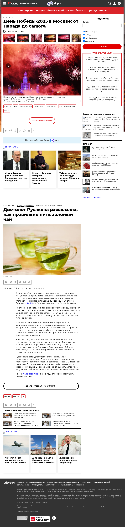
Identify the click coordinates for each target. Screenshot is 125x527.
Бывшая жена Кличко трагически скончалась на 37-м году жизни (105, 180)
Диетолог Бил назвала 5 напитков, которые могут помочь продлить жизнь (65, 423)
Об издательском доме (35, 482)
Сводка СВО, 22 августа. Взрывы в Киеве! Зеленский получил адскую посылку (102, 60)
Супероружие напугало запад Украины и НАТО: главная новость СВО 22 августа (102, 69)
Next (75, 66)
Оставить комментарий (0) (42, 121)
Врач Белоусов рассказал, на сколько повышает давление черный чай (25, 415)
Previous (8, 66)
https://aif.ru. (23, 507)
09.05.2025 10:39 (9, 17)
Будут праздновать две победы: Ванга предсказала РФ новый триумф (104, 173)
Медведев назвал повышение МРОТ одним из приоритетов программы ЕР (102, 89)
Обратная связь (23, 485)
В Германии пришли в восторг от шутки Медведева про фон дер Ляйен (106, 188)
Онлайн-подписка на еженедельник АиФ (63, 482)
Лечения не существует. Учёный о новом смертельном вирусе (106, 134)
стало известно (30, 374)
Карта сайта (50, 485)
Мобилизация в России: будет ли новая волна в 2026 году (105, 164)
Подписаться (102, 46)
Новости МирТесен (92, 198)
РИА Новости (10, 101)
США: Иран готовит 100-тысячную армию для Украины (105, 156)
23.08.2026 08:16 (9, 206)
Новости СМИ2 (10, 147)
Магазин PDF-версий (102, 482)
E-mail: (86, 22)
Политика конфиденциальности (27, 511)
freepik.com (7, 276)
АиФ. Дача (89, 35)
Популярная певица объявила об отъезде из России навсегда (104, 148)
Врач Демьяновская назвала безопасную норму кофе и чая (63, 415)
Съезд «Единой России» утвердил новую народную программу (102, 99)
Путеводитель (37, 485)
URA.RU (29, 303)
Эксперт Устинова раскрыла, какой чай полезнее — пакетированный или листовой (26, 423)
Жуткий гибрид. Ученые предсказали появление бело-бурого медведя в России (107, 119)
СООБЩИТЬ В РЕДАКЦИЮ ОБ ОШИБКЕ (71, 485)
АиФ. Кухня (89, 41)
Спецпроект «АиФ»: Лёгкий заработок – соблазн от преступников (62, 10)
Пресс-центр (86, 482)
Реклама (20, 482)
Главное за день (91, 32)
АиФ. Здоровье (91, 38)
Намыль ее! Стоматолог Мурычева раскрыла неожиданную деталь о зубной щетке (106, 127)
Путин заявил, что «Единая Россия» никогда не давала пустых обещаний (102, 79)
